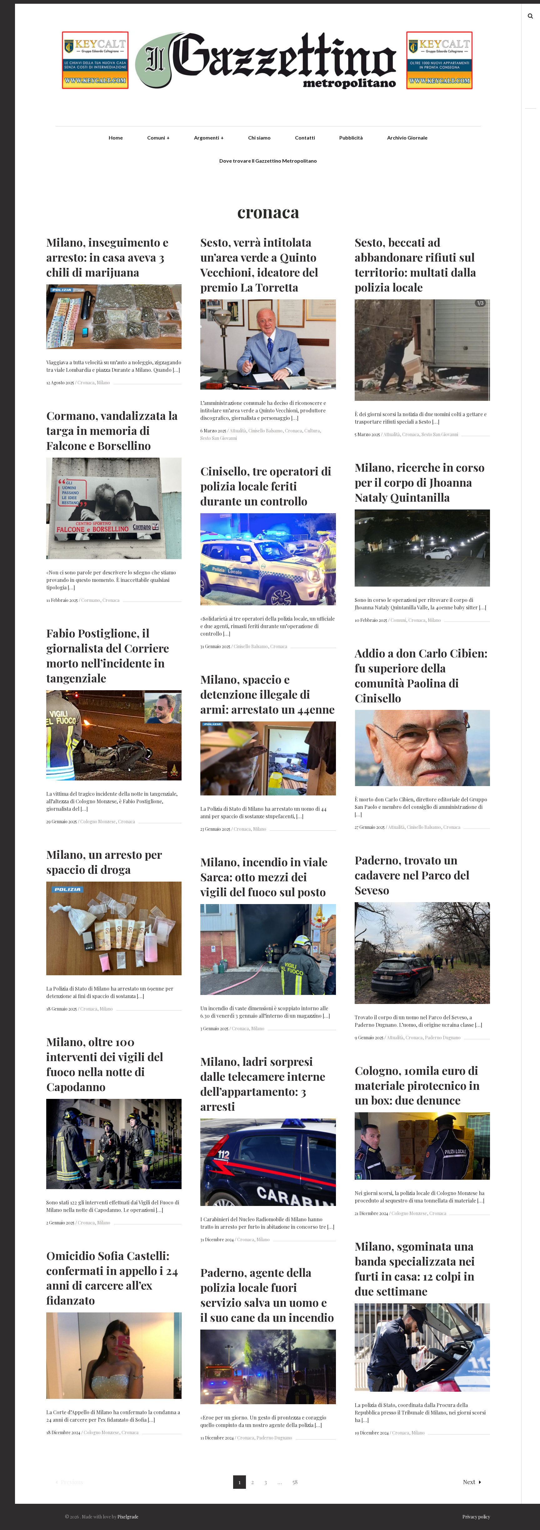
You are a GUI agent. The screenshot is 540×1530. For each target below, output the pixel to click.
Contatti (305, 137)
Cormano (90, 600)
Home (116, 137)
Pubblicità (351, 137)
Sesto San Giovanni (440, 434)
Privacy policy (476, 1517)
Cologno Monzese (98, 821)
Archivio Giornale (407, 137)
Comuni (158, 137)
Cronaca (86, 383)
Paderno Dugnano (443, 1037)
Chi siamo (259, 137)
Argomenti (209, 137)
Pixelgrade (128, 1517)
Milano (103, 383)
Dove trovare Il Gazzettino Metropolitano (268, 161)
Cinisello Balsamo (265, 431)
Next (469, 1482)
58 (295, 1482)
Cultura (312, 431)
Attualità (238, 431)
